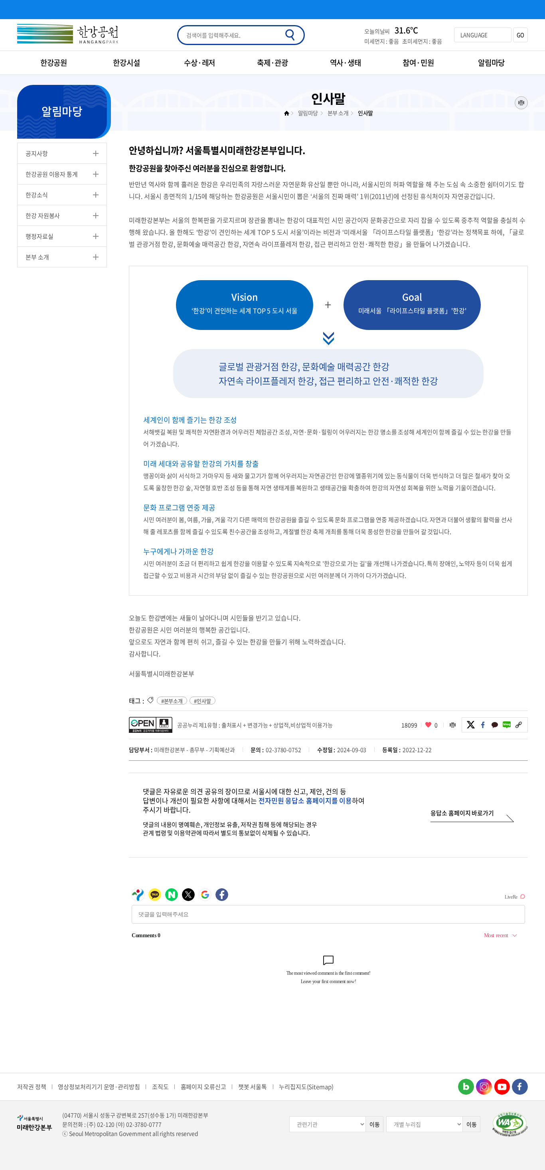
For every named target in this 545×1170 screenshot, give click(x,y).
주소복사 (519, 725)
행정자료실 (39, 236)
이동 (374, 1124)
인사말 (365, 113)
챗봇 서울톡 (252, 1086)
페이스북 (483, 725)
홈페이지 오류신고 (203, 1086)
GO (520, 35)
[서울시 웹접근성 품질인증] (510, 1124)
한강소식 (37, 194)
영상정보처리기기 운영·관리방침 (99, 1086)
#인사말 (202, 701)
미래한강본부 (288, 113)
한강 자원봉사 (43, 215)
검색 (290, 35)
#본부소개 (172, 701)
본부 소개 (37, 257)
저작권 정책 (31, 1086)
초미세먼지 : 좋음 (422, 41)
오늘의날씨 (377, 31)
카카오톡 (495, 725)
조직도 (160, 1086)
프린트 (521, 102)
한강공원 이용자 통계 (52, 174)
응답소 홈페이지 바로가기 (462, 813)
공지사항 (37, 153)
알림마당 (308, 113)
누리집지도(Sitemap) (306, 1086)
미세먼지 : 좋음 (381, 41)
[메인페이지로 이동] (67, 35)
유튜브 (502, 1087)
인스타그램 (484, 1087)
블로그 (507, 725)
